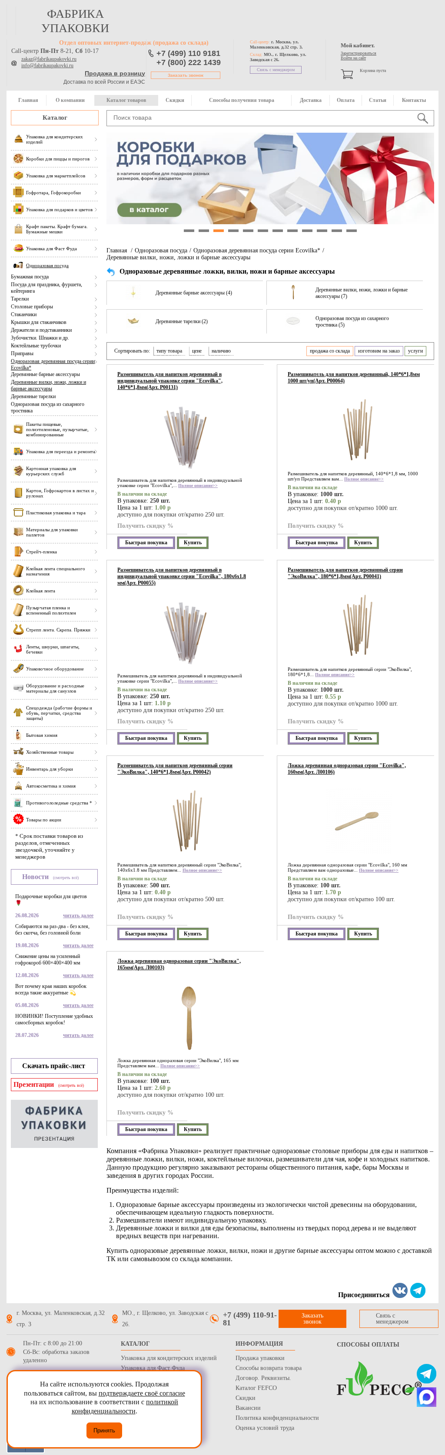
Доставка (311, 100)
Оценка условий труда (265, 1428)
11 (337, 230)
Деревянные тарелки (33, 396)
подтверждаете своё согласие (142, 1393)
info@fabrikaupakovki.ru (47, 65)
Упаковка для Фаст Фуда (153, 1368)
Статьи (377, 100)
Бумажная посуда (30, 277)
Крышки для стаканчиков (38, 322)
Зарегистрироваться (358, 53)
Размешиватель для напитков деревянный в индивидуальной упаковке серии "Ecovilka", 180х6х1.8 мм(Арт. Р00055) (181, 576)
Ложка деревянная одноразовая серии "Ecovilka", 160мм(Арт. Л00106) (347, 768)
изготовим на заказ (379, 351)
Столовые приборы (32, 307)
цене (197, 351)
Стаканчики (24, 314)
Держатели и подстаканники (41, 330)
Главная (28, 100)
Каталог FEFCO (256, 1388)
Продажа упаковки (260, 1358)
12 (351, 230)
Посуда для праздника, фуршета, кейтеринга (46, 287)
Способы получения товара (241, 100)
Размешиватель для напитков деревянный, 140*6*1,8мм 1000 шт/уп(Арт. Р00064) (354, 377)
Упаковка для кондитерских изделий (169, 1358)
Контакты (414, 100)
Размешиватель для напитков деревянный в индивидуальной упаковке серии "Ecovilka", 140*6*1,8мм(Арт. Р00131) (169, 380)
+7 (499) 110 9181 (188, 53)
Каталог (55, 117)
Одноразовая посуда (161, 250)
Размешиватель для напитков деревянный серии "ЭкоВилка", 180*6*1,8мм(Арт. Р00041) (345, 573)
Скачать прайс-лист (53, 1065)
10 (322, 230)
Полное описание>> (198, 485)
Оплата (346, 100)
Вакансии (248, 1408)
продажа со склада (330, 351)
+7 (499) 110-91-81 (250, 1319)
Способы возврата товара (269, 1368)
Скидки (175, 100)
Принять (104, 1430)
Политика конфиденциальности (277, 1418)
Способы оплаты (368, 1344)
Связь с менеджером (276, 69)
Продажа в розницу (115, 73)
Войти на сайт (353, 58)
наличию (221, 351)
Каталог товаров (126, 100)
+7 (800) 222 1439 (188, 62)
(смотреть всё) (66, 877)
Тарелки (20, 299)
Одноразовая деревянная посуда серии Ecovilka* (53, 364)
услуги (415, 351)
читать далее (78, 915)
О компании (70, 100)
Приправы (22, 353)
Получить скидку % (145, 526)
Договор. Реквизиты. (263, 1378)
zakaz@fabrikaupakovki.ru (48, 59)
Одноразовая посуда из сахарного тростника (47, 407)
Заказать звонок (185, 75)
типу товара (169, 351)
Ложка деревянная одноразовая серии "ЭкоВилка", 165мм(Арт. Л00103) (179, 964)
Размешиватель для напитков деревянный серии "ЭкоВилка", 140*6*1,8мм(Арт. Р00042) (174, 768)
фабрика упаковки (75, 21)
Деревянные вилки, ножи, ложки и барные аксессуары (48, 385)
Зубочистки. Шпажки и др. (40, 338)
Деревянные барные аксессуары (45, 374)
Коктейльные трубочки (36, 346)
